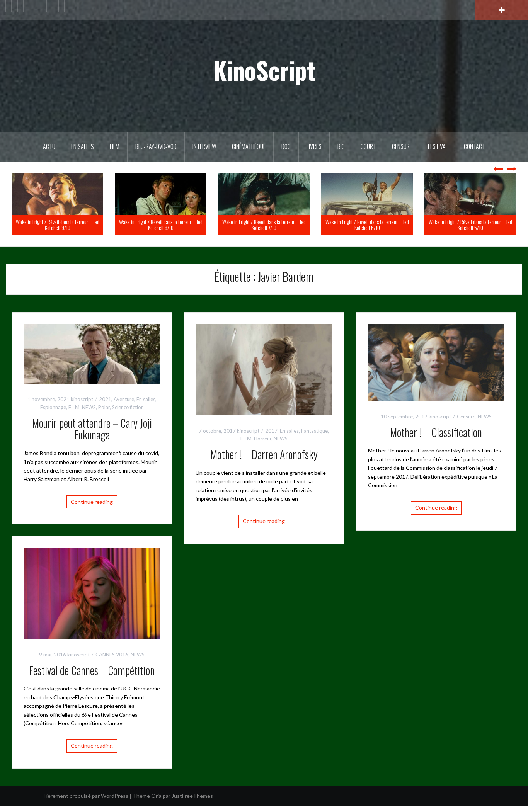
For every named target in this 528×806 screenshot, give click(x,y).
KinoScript (264, 70)
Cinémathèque (249, 146)
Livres (314, 146)
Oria (156, 795)
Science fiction (128, 407)
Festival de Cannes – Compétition (92, 670)
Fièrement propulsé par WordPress (86, 795)
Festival (438, 146)
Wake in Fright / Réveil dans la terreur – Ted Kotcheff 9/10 (161, 224)
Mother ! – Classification (436, 432)
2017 (271, 431)
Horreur (262, 438)
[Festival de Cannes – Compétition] (92, 593)
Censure (402, 146)
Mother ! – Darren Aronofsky (264, 454)
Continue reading (92, 501)
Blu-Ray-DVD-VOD (156, 146)
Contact (474, 146)
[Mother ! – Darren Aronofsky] (264, 369)
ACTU (49, 146)
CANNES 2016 (111, 654)
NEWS (89, 407)
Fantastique (314, 431)
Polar (104, 407)
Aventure (124, 399)
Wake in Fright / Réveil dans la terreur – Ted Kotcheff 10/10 (57, 224)
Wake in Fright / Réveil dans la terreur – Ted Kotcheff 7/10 (367, 224)
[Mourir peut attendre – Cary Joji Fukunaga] (92, 353)
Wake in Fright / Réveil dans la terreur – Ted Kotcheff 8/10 (264, 224)
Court (368, 146)
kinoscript (82, 399)
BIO (341, 146)
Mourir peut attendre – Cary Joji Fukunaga (92, 429)
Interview (204, 146)
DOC (286, 146)
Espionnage (53, 407)
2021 (105, 399)
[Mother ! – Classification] (436, 362)
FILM (114, 146)
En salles (82, 146)
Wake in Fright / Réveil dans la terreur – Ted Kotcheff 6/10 (470, 224)
